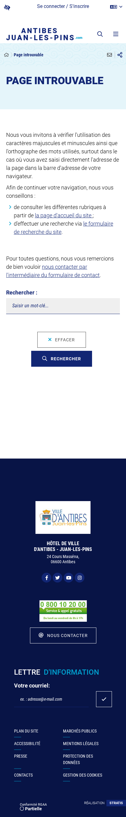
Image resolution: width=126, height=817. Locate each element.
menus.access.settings (7, 7)
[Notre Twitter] (57, 578)
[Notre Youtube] (68, 578)
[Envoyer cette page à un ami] (109, 55)
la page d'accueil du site (64, 215)
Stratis (116, 803)
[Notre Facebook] (46, 578)
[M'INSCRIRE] (104, 699)
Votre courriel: (32, 685)
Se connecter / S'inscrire (63, 6)
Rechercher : (21, 292)
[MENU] (115, 34)
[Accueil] (6, 55)
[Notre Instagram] (79, 578)
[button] (100, 34)
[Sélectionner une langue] (116, 7)
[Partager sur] (119, 55)
